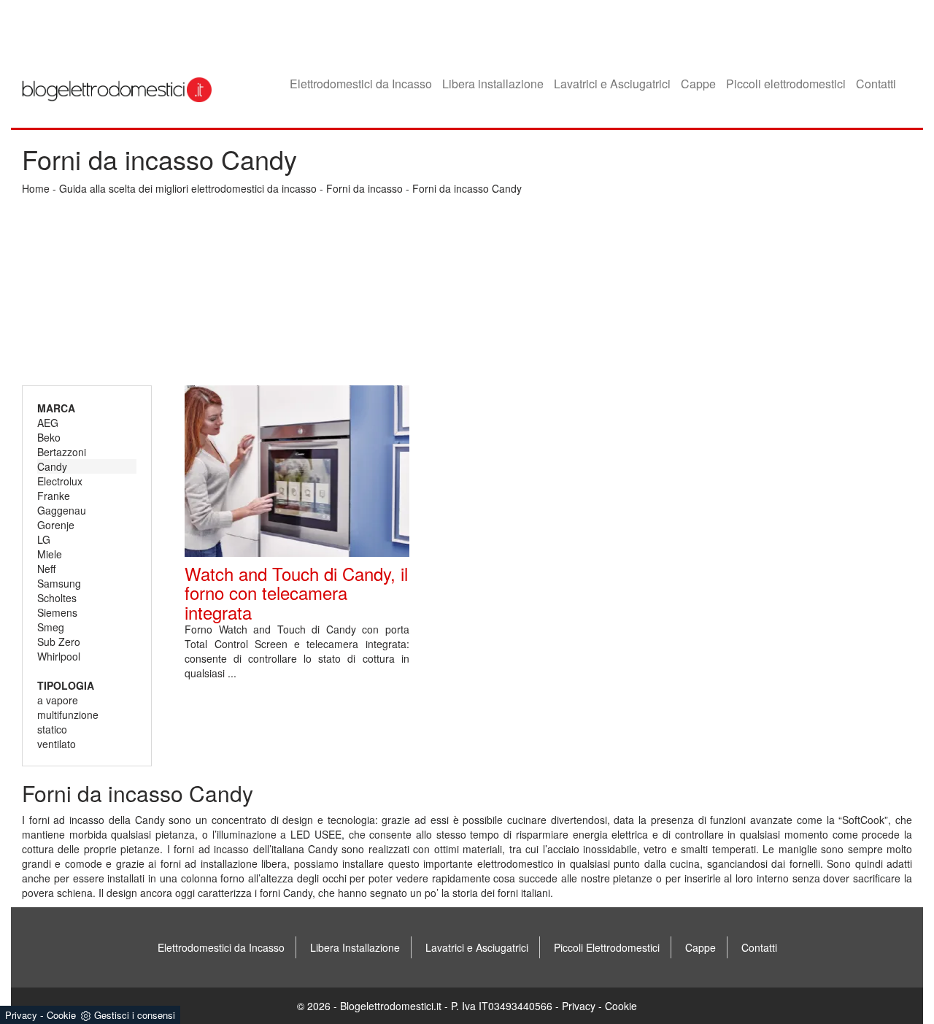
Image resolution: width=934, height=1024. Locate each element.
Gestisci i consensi (134, 1015)
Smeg (50, 627)
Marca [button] (56, 408)
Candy (52, 466)
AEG (47, 422)
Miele (49, 554)
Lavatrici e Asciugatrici (612, 84)
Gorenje (55, 524)
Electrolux (59, 481)
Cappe (698, 84)
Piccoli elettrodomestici (786, 84)
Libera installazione (493, 84)
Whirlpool (58, 656)
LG (43, 539)
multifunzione (68, 714)
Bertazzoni (61, 451)
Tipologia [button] (65, 685)
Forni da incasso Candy (467, 188)
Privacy (578, 1005)
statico (52, 729)
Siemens (57, 612)
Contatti (876, 84)
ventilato (56, 743)
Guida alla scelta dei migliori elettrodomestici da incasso (188, 188)
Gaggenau (61, 510)
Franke (53, 495)
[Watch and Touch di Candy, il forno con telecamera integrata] (297, 471)
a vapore (57, 700)
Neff (46, 568)
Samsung (59, 583)
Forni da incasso (364, 188)
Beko (49, 437)
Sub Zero (58, 641)
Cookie (621, 1005)
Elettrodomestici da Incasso (361, 84)
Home (36, 188)
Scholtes (57, 597)
